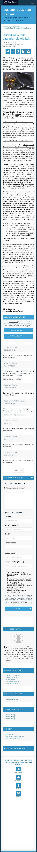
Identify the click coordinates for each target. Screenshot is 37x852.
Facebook (9, 734)
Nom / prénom (11, 525)
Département (10, 543)
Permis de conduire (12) (14, 676)
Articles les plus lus (12, 684)
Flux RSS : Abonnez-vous (16, 748)
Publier (17, 608)
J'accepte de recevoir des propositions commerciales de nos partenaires (19, 574)
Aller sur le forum (17, 330)
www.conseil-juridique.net (15, 736)
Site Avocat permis (12, 738)
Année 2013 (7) (11, 717)
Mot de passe (10, 553)
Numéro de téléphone (14, 562)
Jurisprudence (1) (12, 699)
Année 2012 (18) (11, 719)
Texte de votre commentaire (14, 488)
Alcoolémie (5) (11, 680)
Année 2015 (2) (11, 715)
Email (7, 534)
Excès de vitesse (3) (12, 682)
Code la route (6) (12, 678)
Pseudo (8, 517)
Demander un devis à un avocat (17, 336)
